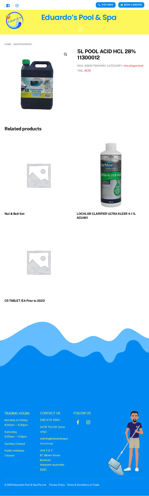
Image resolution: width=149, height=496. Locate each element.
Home (8, 44)
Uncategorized (22, 44)
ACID (87, 70)
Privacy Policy (57, 484)
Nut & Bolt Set (15, 214)
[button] (65, 54)
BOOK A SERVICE (133, 4)
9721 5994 (107, 4)
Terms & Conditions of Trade (83, 484)
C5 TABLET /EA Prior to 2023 (25, 300)
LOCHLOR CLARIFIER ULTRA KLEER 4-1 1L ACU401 (106, 215)
